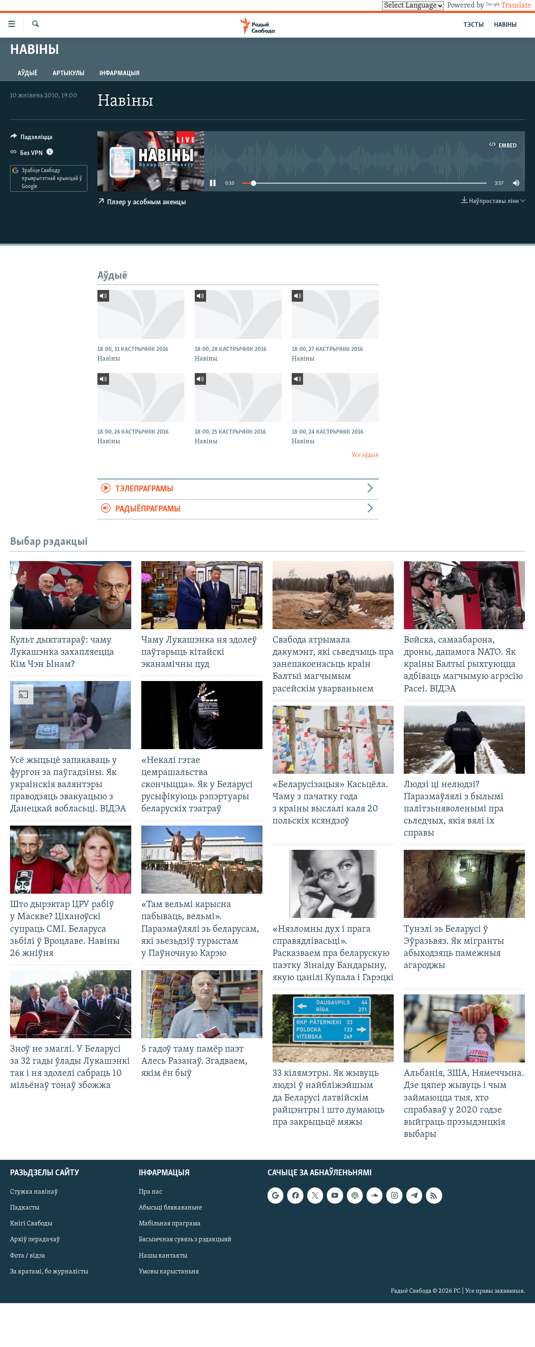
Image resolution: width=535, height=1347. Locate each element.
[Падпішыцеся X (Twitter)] (315, 1195)
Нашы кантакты (163, 1256)
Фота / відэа (27, 1256)
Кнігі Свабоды (31, 1223)
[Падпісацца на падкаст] (355, 1195)
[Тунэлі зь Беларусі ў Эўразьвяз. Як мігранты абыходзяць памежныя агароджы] (464, 884)
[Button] (31, 139)
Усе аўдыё (365, 455)
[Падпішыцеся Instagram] (394, 1195)
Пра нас (150, 1192)
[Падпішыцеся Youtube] (335, 1195)
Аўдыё (28, 73)
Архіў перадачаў (35, 1239)
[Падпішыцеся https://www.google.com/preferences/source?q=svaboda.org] (275, 1195)
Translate (516, 6)
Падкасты (24, 1208)
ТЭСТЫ (474, 25)
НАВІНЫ (505, 25)
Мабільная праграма (170, 1223)
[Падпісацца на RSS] (434, 1195)
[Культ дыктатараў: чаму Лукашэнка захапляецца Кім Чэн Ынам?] (70, 595)
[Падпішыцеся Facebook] (295, 1195)
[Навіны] (140, 314)
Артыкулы (68, 73)
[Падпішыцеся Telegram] (414, 1195)
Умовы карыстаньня (169, 1271)
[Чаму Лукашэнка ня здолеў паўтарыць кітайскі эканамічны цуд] (201, 595)
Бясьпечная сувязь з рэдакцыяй (185, 1239)
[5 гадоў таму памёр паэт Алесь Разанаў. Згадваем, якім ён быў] (201, 1004)
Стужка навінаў (34, 1192)
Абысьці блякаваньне (170, 1208)
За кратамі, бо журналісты (49, 1271)
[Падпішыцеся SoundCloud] (374, 1195)
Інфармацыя (119, 73)
